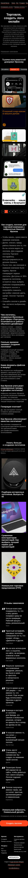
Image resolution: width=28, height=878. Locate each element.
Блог (2, 848)
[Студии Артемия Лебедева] (14, 857)
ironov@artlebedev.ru (14, 868)
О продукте (4, 839)
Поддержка (4, 852)
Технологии (24, 69)
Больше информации (7, 449)
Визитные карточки (19, 847)
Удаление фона (18, 845)
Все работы (5, 69)
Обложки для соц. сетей (20, 851)
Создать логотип (14, 823)
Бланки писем (17, 849)
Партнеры (3, 850)
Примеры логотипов (6, 841)
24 (22, 211)
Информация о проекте (14, 864)
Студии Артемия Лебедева (17, 861)
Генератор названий (19, 842)
